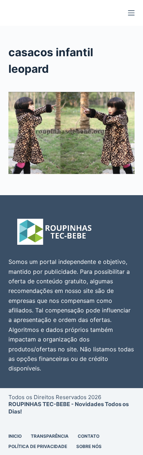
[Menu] (131, 13)
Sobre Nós (89, 446)
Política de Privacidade (37, 446)
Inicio (15, 436)
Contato (88, 436)
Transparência (50, 436)
